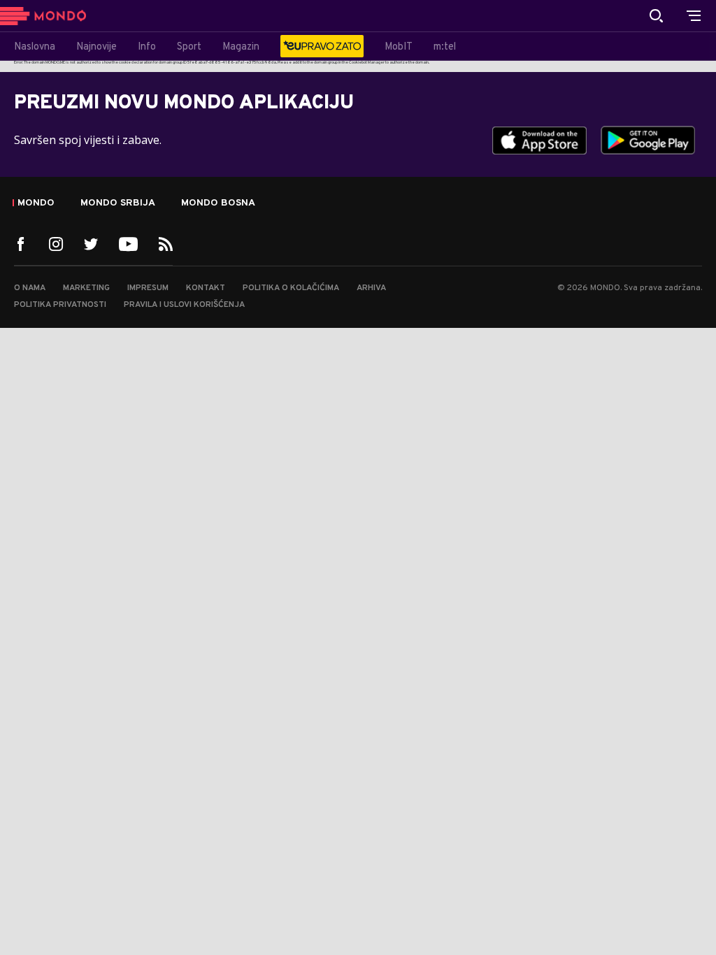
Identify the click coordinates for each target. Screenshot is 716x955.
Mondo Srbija (117, 203)
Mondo (36, 203)
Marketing (86, 288)
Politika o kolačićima (291, 288)
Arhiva (371, 288)
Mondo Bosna (218, 203)
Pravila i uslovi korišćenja (184, 304)
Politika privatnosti (60, 304)
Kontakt (205, 288)
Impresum (148, 288)
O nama (29, 288)
